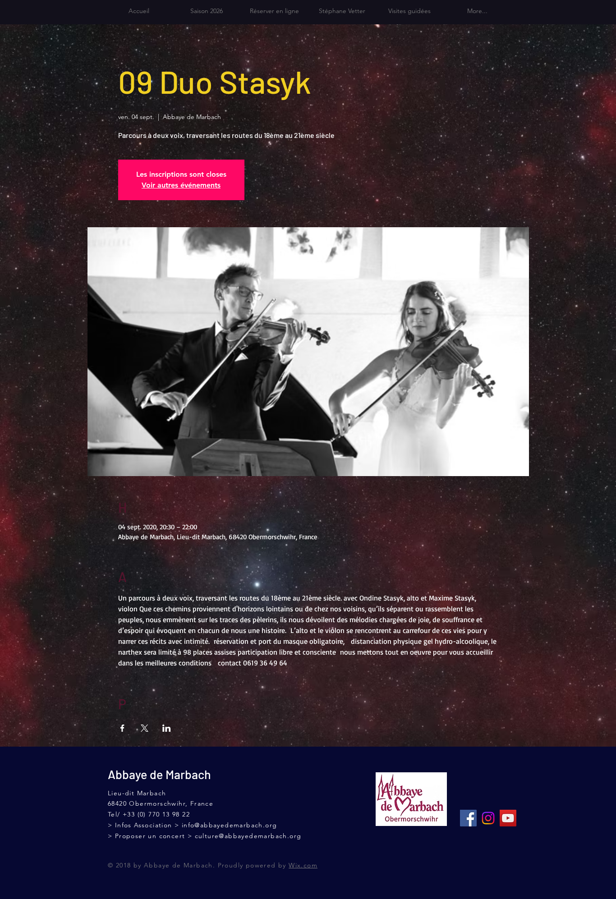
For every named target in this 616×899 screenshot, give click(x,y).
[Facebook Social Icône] (468, 818)
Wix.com (303, 865)
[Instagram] (488, 818)
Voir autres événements (181, 185)
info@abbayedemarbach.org (229, 825)
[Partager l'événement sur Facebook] (122, 728)
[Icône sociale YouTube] (508, 818)
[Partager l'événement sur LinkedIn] (166, 728)
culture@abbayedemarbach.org (248, 836)
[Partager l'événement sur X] (144, 728)
